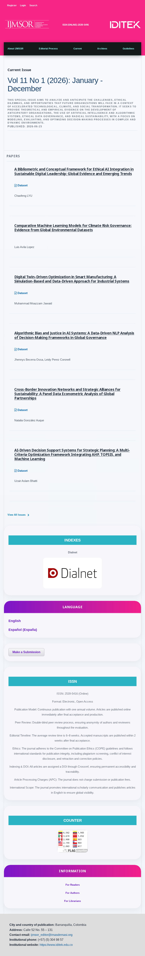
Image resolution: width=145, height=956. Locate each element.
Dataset (23, 185)
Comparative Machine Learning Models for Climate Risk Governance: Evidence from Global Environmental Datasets (72, 227)
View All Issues (16, 514)
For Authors (72, 892)
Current (77, 48)
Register (12, 5)
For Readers (73, 884)
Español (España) (22, 630)
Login (23, 5)
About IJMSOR (15, 48)
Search (33, 5)
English (14, 621)
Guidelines (128, 48)
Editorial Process (48, 48)
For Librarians (72, 901)
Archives (102, 48)
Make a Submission (26, 652)
